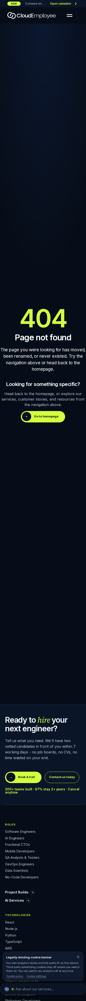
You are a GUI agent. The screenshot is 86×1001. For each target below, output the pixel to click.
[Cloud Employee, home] (31, 15)
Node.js (11, 929)
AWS (8, 948)
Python (10, 935)
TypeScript (13, 942)
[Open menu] (69, 15)
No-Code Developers (22, 877)
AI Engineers (14, 838)
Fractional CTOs (17, 844)
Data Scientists (16, 870)
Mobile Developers (20, 851)
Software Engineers (20, 831)
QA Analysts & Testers (22, 857)
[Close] (78, 957)
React (9, 922)
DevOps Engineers (19, 864)
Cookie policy (14, 976)
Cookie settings (36, 976)
